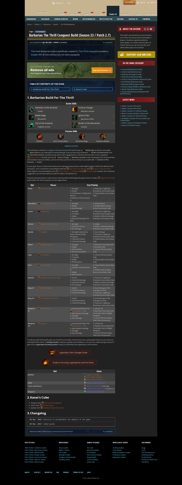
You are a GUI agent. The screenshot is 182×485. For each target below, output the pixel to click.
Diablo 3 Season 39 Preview (131, 106)
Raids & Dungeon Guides (121, 452)
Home (29, 24)
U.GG (143, 450)
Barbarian (47, 24)
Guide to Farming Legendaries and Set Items (73, 362)
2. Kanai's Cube (80, 89)
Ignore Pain (83, 115)
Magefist (44, 232)
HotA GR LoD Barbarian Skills (132, 77)
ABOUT (27, 472)
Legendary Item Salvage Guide (73, 352)
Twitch (122, 45)
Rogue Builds (91, 457)
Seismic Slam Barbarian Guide (132, 89)
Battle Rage (40, 115)
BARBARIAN (31, 19)
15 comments (108, 42)
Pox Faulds (45, 255)
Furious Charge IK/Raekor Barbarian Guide (136, 79)
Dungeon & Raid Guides (67, 457)
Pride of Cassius (47, 244)
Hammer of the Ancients (46, 107)
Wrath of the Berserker (89, 123)
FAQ (57, 472)
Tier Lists (90, 448)
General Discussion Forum (62, 431)
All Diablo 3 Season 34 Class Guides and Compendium (135, 119)
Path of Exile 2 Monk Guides (34, 452)
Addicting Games (148, 455)
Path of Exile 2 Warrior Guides (35, 460)
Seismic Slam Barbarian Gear (132, 72)
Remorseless (35, 157)
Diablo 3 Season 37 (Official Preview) (134, 111)
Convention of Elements (50, 298)
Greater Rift (36, 54)
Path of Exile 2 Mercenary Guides (36, 450)
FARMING (146, 19)
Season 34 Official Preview (131, 125)
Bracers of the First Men (102, 169)
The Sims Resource (148, 452)
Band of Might (92, 171)
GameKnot (145, 462)
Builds (55, 24)
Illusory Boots (46, 265)
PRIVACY (66, 472)
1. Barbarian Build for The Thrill (45, 89)
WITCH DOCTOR (106, 19)
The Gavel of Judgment (77, 169)
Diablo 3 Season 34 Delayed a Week (134, 123)
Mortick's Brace (48, 405)
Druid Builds (91, 452)
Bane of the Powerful (94, 380)
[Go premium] (129, 4)
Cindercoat (76, 171)
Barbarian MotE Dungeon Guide (133, 84)
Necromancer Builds (94, 455)
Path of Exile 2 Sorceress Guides (36, 457)
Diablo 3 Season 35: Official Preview (134, 116)
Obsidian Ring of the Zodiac (53, 408)
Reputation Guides (119, 457)
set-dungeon (40, 32)
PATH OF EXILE (30, 442)
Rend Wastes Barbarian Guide (132, 82)
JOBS (89, 472)
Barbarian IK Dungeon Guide (132, 74)
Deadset (148, 35)
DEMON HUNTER (61, 19)
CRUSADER (45, 19)
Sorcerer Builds (92, 460)
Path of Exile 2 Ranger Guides (35, 455)
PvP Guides (63, 452)
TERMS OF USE (78, 472)
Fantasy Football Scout (149, 460)
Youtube (135, 42)
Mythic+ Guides (64, 450)
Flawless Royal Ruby (94, 386)
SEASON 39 (133, 19)
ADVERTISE (48, 472)
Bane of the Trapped (94, 377)
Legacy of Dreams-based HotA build (62, 150)
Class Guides (63, 448)
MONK (75, 19)
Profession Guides (119, 455)
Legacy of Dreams (107, 178)
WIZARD (120, 19)
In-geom (44, 323)
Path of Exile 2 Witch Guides (34, 462)
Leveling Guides (64, 460)
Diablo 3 (37, 24)
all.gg (143, 448)
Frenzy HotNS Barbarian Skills (132, 69)
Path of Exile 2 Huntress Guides (35, 448)
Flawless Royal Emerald (95, 392)
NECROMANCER (89, 19)
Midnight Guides (64, 455)
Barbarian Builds (93, 450)
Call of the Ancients (44, 123)
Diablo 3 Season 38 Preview (131, 108)
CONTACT (37, 472)
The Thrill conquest (88, 51)
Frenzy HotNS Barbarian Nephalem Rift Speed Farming (134, 93)
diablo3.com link (71, 146)
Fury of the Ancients (48, 203)
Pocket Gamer (146, 457)
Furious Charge (85, 107)
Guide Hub (91, 462)
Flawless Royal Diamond (95, 383)
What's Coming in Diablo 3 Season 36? (135, 113)
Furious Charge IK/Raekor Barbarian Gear (136, 87)
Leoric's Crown (46, 188)
